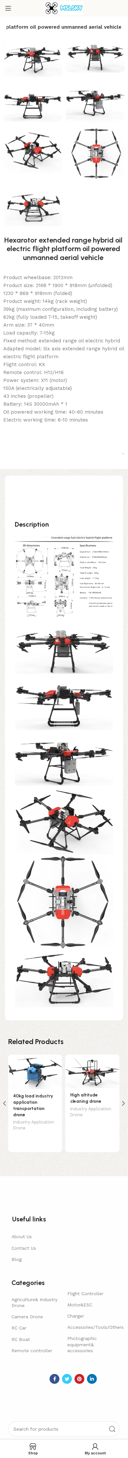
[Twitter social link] (67, 1379)
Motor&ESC (79, 1304)
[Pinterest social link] (79, 1379)
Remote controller (31, 1350)
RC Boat (20, 1339)
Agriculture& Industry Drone (34, 1302)
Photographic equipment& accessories (82, 1344)
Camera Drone (27, 1316)
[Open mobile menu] (8, 8)
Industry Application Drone (33, 1125)
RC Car (18, 1327)
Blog (16, 1259)
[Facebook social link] (54, 1379)
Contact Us (23, 1248)
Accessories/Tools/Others (92, 1327)
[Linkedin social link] (92, 1379)
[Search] (112, 1429)
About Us (21, 1236)
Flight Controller (85, 1293)
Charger (75, 1316)
